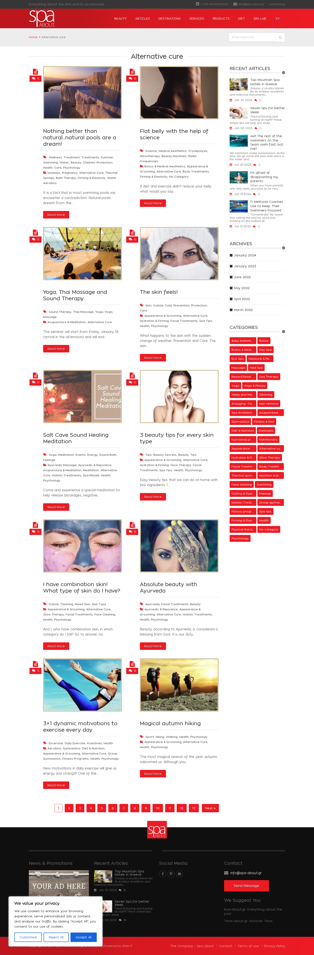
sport (149, 736)
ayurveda (152, 604)
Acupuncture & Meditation (67, 322)
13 (193, 808)
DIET (241, 18)
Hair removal (268, 403)
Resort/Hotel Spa (244, 376)
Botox (264, 340)
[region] (56, 921)
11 (170, 808)
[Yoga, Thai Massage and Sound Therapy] (35, 232)
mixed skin (82, 604)
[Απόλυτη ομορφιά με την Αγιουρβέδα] (132, 525)
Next (209, 808)
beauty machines (173, 155)
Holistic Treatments (66, 475)
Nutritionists (268, 439)
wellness (55, 157)
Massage (238, 367)
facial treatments (174, 604)
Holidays (54, 172)
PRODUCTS (221, 18)
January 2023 (245, 266)
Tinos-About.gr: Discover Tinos (248, 920)
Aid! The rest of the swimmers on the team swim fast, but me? (266, 142)
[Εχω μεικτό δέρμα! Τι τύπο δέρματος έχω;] (35, 525)
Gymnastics (71, 748)
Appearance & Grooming (162, 315)
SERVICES (196, 18)
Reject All (56, 937)
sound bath (107, 454)
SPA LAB (260, 18)
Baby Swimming (243, 340)
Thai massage (83, 311)
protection (104, 162)
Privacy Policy (274, 946)
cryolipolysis (197, 150)
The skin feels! (159, 292)
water (64, 162)
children (89, 162)
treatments (90, 157)
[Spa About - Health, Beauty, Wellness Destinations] (54, 18)
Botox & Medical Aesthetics (164, 166)
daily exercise (75, 743)
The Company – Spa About (192, 946)
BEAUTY (120, 18)
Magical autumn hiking (170, 723)
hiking (160, 736)
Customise (28, 937)
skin (148, 305)
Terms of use (248, 946)
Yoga (99, 311)
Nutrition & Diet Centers (271, 475)
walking (172, 736)
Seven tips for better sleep (267, 110)
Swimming (264, 484)
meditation (66, 454)
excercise (56, 743)
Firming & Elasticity (91, 177)
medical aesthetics (173, 150)
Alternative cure (91, 172)
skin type (99, 604)
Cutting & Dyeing (244, 493)
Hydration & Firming (154, 320)
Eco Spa (238, 358)
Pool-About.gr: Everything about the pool (253, 911)
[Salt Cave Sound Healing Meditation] (35, 375)
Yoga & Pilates (254, 385)
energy (92, 454)
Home (33, 37)
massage (50, 316)
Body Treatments (196, 171)
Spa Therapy (268, 376)
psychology (71, 167)
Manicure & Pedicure (261, 358)
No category (179, 176)
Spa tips (205, 320)
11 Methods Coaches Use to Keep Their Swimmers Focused (266, 206)
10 (158, 808)
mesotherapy (150, 155)
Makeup (265, 493)
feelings (49, 459)
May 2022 (242, 288)
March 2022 (243, 309)
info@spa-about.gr (251, 4)
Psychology (159, 325)
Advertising (277, 4)
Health (144, 325)
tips (148, 454)
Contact (225, 946)
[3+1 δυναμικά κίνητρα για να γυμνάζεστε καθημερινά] (35, 664)
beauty (76, 162)
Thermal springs (243, 475)
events (81, 454)
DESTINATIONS (169, 18)
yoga (108, 311)
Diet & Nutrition (93, 748)
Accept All (83, 937)
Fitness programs (75, 758)
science (151, 150)
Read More (56, 214)
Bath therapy (66, 177)
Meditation (91, 470)
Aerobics (54, 748)
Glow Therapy (180, 464)
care (58, 167)
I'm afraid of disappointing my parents (264, 177)
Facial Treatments (184, 320)
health (48, 167)
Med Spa (256, 367)
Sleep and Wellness (244, 394)
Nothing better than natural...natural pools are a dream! (79, 137)
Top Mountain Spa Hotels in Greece (265, 82)
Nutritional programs (244, 439)
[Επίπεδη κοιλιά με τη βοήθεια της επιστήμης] (132, 71)
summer (107, 157)
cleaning (66, 604)
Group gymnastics (271, 502)
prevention (181, 305)
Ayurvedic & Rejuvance (95, 464)
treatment (72, 157)
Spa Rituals (91, 475)
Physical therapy (244, 529)
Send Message (246, 886)
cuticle (158, 305)
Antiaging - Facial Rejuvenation (244, 403)
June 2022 (242, 277)
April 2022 (242, 298)
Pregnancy (70, 172)
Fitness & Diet (264, 421)
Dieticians (266, 430)
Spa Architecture (244, 412)
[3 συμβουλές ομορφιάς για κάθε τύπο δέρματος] (132, 375)
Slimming (265, 394)
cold (168, 305)
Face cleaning (104, 614)
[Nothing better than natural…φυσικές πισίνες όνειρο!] (35, 71)
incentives (94, 743)
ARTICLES (142, 18)
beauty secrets (164, 454)
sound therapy (60, 311)
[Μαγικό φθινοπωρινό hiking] (132, 664)
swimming (50, 162)
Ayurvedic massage (62, 464)
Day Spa (265, 349)
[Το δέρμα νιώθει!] (132, 232)
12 (181, 808)
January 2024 (245, 255)
